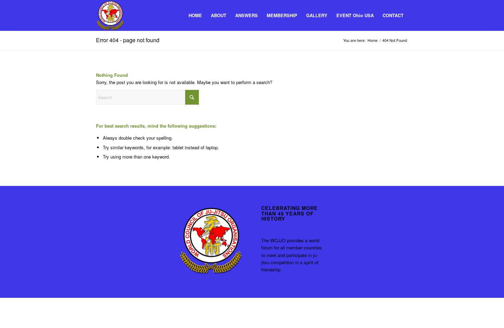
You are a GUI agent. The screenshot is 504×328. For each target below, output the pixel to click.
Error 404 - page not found (127, 40)
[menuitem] (195, 15)
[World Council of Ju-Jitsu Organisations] (110, 15)
